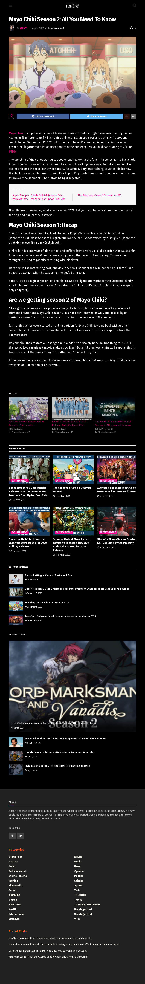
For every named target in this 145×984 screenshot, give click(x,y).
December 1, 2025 (18, 551)
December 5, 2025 (18, 500)
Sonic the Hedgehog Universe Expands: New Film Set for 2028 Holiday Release (28, 542)
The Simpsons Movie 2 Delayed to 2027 (99, 195)
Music (77, 861)
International (16, 914)
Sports (78, 885)
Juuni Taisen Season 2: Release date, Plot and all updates (57, 765)
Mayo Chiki (16, 133)
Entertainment (56, 28)
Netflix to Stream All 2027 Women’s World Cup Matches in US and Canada (50, 938)
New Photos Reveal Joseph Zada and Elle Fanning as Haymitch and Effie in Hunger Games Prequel (64, 944)
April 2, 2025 (32, 757)
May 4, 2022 (38, 28)
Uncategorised (83, 909)
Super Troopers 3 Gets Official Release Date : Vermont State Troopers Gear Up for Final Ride (28, 491)
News (77, 866)
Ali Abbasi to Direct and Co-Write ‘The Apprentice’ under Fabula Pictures (65, 738)
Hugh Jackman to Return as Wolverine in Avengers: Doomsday (60, 752)
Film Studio (15, 885)
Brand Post (15, 856)
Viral (77, 918)
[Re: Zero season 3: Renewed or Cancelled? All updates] (28, 408)
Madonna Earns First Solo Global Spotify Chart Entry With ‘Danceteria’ (48, 956)
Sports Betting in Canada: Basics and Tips (48, 575)
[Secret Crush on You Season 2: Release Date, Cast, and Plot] (72, 408)
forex (12, 890)
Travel (78, 899)
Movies (78, 856)
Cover (12, 866)
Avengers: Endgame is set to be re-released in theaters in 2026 (60, 616)
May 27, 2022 (32, 770)
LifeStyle (14, 918)
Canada (13, 861)
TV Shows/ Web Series (87, 904)
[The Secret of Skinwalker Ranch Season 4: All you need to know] (115, 408)
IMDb (12, 151)
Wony (23, 28)
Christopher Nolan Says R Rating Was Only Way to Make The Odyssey (48, 950)
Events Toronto (18, 875)
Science (78, 880)
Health (12, 909)
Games (13, 899)
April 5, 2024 (18, 728)
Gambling (14, 895)
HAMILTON (15, 904)
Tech (77, 890)
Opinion (79, 871)
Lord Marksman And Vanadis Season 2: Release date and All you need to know (53, 723)
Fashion (13, 880)
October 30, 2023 (34, 743)
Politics (78, 875)
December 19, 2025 (34, 580)
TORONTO (80, 895)
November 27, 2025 (107, 547)
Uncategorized (83, 914)
